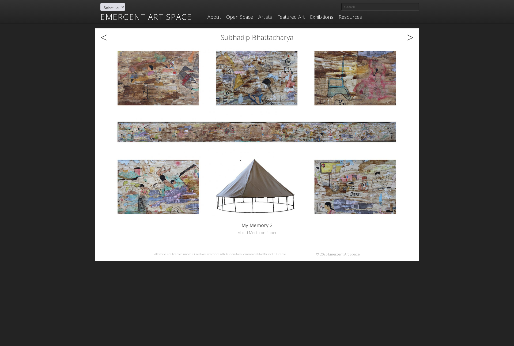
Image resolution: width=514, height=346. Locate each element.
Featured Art (291, 17)
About (214, 17)
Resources (350, 17)
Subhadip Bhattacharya (257, 37)
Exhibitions (321, 17)
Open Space (239, 17)
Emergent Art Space (146, 17)
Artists (265, 17)
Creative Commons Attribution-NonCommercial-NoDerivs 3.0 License (240, 254)
